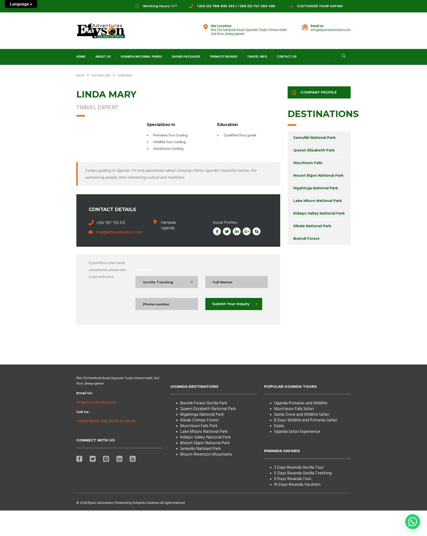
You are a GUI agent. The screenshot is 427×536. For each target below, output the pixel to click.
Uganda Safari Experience (297, 431)
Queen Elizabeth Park (314, 150)
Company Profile (318, 92)
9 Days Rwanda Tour (292, 479)
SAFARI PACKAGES (186, 56)
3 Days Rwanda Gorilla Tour (299, 467)
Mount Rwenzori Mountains (206, 454)
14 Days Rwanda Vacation (297, 484)
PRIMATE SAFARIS (223, 56)
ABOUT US (103, 56)
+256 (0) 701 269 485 (121, 421)
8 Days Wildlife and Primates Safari (305, 420)
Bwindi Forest (306, 238)
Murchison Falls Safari (294, 409)
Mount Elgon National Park (318, 175)
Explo (279, 426)
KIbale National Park (312, 226)
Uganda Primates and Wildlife (300, 403)
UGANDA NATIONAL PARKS (141, 56)
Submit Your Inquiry (230, 304)
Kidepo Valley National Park (319, 213)
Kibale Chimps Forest (199, 420)
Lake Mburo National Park (317, 200)
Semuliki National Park (314, 137)
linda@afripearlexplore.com (119, 232)
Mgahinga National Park (315, 188)
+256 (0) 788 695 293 (90, 421)
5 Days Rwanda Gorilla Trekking (303, 473)
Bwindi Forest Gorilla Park (203, 403)
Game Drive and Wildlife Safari (301, 414)
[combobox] (166, 282)
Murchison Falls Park (199, 426)
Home (80, 75)
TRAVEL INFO (257, 56)
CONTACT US (287, 56)
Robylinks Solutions (146, 503)
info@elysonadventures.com (96, 402)
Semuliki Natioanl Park (200, 448)
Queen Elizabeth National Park (208, 409)
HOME (80, 56)
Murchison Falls (307, 163)
